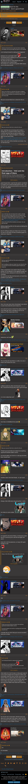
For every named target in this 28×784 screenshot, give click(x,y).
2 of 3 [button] (14, 22)
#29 (26, 358)
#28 (26, 334)
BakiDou (13, 107)
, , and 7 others (13, 236)
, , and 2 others (12, 315)
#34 (26, 498)
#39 (26, 714)
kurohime (13, 405)
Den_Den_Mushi (5, 11)
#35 (26, 533)
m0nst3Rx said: (5, 745)
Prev (9, 22)
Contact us (3, 774)
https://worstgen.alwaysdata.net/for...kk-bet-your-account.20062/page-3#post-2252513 (13, 138)
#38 (26, 655)
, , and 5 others (11, 600)
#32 (26, 442)
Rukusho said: (5, 125)
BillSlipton (14, 428)
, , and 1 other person (13, 753)
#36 (26, 595)
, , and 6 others (13, 636)
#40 (26, 742)
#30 (26, 383)
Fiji (12, 700)
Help (23, 774)
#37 (26, 619)
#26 (26, 255)
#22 (26, 86)
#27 (26, 301)
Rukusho (13, 72)
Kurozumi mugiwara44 (17, 369)
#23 (26, 122)
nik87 (12, 28)
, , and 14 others (13, 67)
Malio (12, 287)
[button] (1, 1)
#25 (26, 208)
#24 (26, 165)
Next (19, 22)
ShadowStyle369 (15, 150)
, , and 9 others (14, 724)
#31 (26, 419)
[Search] (26, 1)
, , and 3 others (14, 190)
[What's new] (23, 1)
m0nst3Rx (14, 581)
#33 (26, 475)
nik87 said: (4, 658)
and (7, 424)
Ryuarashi (14, 519)
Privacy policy (18, 774)
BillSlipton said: (5, 622)
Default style (5, 772)
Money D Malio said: (6, 551)
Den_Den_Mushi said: (6, 45)
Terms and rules (10, 774)
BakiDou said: (5, 89)
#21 (26, 42)
